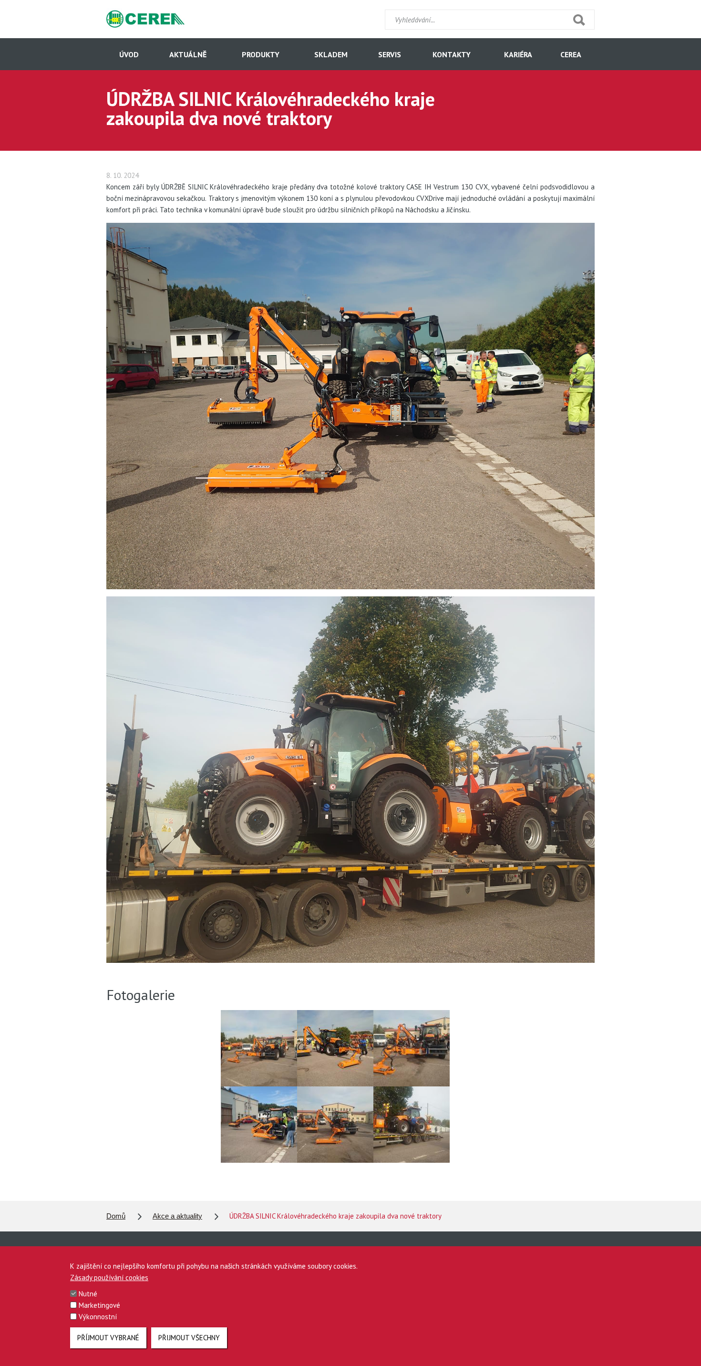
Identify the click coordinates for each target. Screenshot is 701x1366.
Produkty (260, 54)
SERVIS (389, 54)
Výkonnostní (98, 1316)
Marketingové (99, 1305)
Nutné (88, 1293)
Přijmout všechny (189, 1337)
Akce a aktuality (177, 1216)
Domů (115, 1216)
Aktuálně (187, 54)
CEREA (570, 54)
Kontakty (452, 54)
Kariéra (518, 54)
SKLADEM (331, 54)
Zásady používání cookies (109, 1277)
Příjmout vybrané (108, 1337)
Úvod (129, 54)
